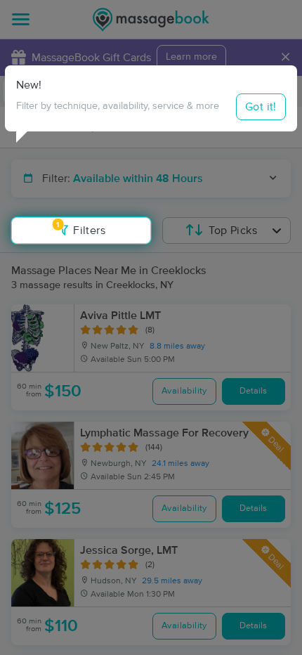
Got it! (261, 106)
